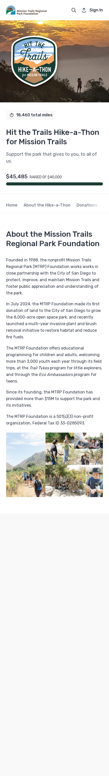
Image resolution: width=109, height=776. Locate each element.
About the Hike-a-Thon (47, 205)
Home (11, 205)
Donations (87, 205)
